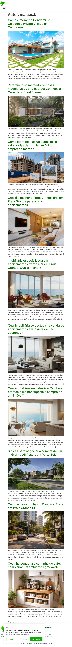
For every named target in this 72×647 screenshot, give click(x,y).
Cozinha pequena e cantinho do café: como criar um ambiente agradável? (34, 565)
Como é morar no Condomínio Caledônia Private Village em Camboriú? (29, 23)
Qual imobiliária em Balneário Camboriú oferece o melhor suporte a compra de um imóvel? (36, 391)
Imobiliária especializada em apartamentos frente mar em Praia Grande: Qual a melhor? (32, 264)
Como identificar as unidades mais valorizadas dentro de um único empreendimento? (32, 145)
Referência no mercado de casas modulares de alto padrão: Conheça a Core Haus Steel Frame (34, 88)
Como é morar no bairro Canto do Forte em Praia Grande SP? (35, 506)
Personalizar (12, 639)
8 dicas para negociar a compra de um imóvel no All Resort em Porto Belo (35, 452)
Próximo (12, 622)
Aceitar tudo (36, 639)
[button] (4, 8)
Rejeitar (24, 639)
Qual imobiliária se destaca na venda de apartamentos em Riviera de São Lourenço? (36, 329)
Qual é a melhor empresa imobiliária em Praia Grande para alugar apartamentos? (36, 201)
